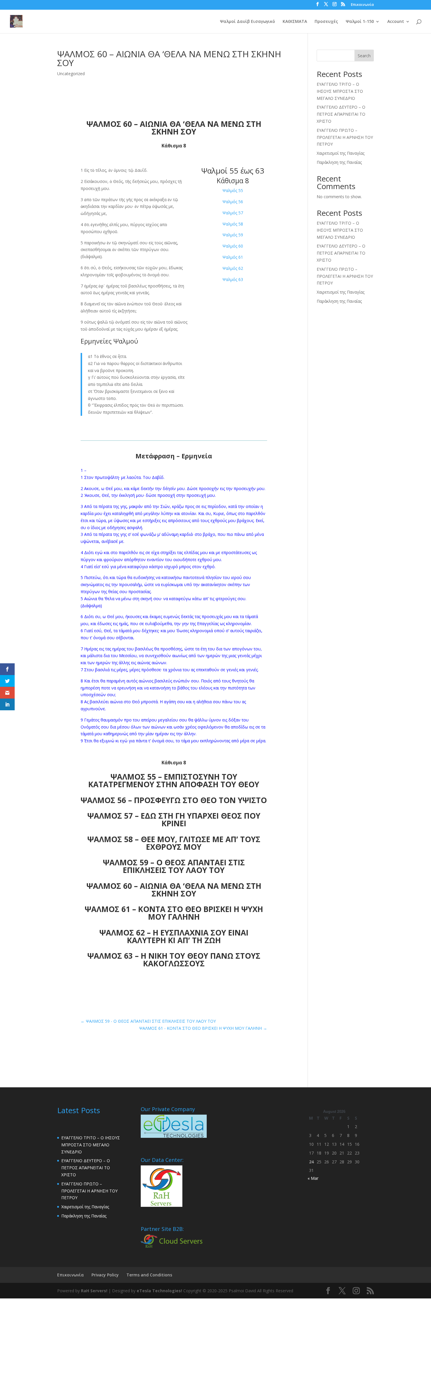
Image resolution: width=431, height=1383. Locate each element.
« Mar (313, 1178)
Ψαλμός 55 (233, 190)
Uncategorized (71, 73)
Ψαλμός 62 (233, 268)
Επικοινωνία (362, 5)
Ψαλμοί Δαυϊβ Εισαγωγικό (247, 21)
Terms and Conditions (149, 1275)
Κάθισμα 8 (233, 180)
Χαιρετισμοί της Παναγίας (340, 153)
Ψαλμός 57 (233, 213)
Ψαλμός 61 (233, 257)
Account (395, 21)
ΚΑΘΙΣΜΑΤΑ (295, 21)
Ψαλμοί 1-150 (360, 21)
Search (364, 55)
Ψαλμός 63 (233, 279)
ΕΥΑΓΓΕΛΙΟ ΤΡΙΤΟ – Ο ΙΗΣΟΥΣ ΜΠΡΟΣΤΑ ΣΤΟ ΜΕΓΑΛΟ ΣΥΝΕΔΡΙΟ (340, 91)
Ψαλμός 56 (233, 201)
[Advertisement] (176, 1339)
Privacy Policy (105, 1275)
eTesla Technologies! (159, 1290)
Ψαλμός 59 (233, 235)
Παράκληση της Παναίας (339, 162)
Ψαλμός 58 (233, 224)
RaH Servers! (94, 1290)
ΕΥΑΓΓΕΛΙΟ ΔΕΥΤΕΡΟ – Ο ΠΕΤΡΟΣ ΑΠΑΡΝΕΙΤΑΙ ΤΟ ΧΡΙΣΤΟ (341, 114)
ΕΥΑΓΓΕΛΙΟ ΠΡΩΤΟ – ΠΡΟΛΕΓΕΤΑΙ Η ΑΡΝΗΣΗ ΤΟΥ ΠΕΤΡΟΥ (345, 137)
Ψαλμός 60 (233, 246)
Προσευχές (326, 21)
